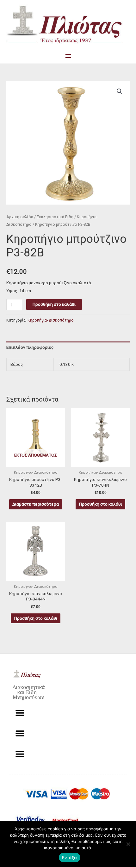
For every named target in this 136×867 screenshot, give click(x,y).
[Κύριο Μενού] (68, 56)
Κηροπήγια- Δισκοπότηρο (51, 320)
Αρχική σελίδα (19, 216)
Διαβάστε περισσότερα (35, 504)
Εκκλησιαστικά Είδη (55, 216)
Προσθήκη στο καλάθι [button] (100, 504)
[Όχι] (128, 844)
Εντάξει (69, 857)
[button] (119, 91)
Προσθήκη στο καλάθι (54, 304)
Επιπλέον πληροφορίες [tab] (30, 347)
